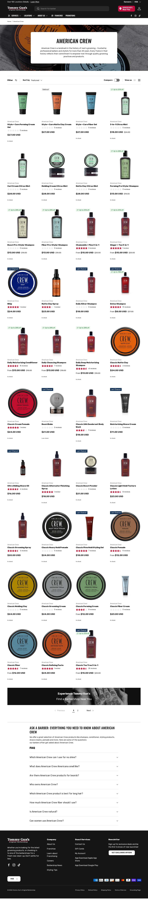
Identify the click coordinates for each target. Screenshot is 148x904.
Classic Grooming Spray (19, 547)
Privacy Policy (80, 890)
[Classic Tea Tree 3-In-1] (91, 644)
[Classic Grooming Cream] (57, 585)
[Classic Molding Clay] (22, 585)
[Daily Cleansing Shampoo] (57, 341)
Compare (108, 80)
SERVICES (14, 15)
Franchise (51, 849)
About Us (51, 844)
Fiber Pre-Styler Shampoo (55, 245)
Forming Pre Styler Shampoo (124, 186)
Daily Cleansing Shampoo (54, 363)
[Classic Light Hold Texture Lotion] (125, 465)
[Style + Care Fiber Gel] (91, 103)
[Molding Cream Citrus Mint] (57, 165)
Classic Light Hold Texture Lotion (123, 487)
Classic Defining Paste (52, 665)
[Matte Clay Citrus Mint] (91, 165)
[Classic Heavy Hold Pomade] (57, 526)
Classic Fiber (13, 665)
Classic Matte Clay (119, 363)
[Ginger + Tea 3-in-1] (125, 224)
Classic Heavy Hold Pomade (55, 547)
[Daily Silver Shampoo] (91, 283)
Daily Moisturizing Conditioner (22, 363)
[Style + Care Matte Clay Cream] (57, 103)
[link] (59, 710)
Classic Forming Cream (87, 606)
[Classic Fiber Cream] (125, 585)
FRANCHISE (59, 15)
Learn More (35, 2)
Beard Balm (47, 424)
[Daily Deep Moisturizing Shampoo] (91, 341)
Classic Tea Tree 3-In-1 (87, 665)
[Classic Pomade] (125, 526)
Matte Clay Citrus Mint (87, 186)
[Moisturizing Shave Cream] (125, 403)
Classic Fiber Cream (120, 606)
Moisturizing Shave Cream (123, 424)
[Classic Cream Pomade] (22, 403)
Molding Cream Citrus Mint (55, 186)
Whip (9, 304)
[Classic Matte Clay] (125, 341)
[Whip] (22, 283)
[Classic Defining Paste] (57, 644)
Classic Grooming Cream (54, 606)
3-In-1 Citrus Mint (119, 124)
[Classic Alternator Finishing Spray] (57, 465)
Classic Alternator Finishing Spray (55, 487)
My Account (80, 853)
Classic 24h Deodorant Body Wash (90, 425)
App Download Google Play (86, 865)
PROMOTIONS (70, 15)
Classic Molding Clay (17, 606)
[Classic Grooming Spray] (22, 526)
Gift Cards (79, 849)
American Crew (18, 21)
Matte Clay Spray (50, 304)
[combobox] (71, 8)
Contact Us (80, 844)
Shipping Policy (106, 890)
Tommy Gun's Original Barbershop (24, 890)
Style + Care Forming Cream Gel (21, 125)
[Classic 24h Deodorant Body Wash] (91, 403)
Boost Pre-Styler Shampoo (20, 245)
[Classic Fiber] (22, 644)
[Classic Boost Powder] (91, 465)
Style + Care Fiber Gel (86, 124)
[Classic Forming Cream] (91, 585)
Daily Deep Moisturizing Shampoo (87, 364)
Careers (127, 2)
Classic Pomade (117, 547)
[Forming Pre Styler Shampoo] (125, 165)
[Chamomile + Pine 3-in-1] (91, 224)
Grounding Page (135, 890)
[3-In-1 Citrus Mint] (125, 103)
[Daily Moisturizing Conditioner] (22, 341)
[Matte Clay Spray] (57, 283)
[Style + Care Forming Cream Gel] (22, 103)
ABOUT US (41, 15)
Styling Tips (52, 870)
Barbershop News (54, 865)
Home (9, 21)
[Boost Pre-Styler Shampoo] (22, 224)
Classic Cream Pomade (18, 424)
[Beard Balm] (57, 403)
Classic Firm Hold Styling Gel (90, 547)
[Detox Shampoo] (125, 283)
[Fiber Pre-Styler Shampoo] (57, 224)
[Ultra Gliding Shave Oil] (22, 465)
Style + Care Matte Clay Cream (56, 124)
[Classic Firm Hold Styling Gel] (91, 526)
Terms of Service (120, 890)
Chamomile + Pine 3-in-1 (87, 245)
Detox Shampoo (118, 304)
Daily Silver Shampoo (86, 304)
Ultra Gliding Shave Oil (18, 486)
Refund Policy (92, 890)
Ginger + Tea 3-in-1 (119, 245)
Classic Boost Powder (86, 486)
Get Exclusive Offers (122, 853)
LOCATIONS (28, 15)
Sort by (26, 80)
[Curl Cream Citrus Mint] (22, 165)
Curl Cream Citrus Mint (18, 186)
